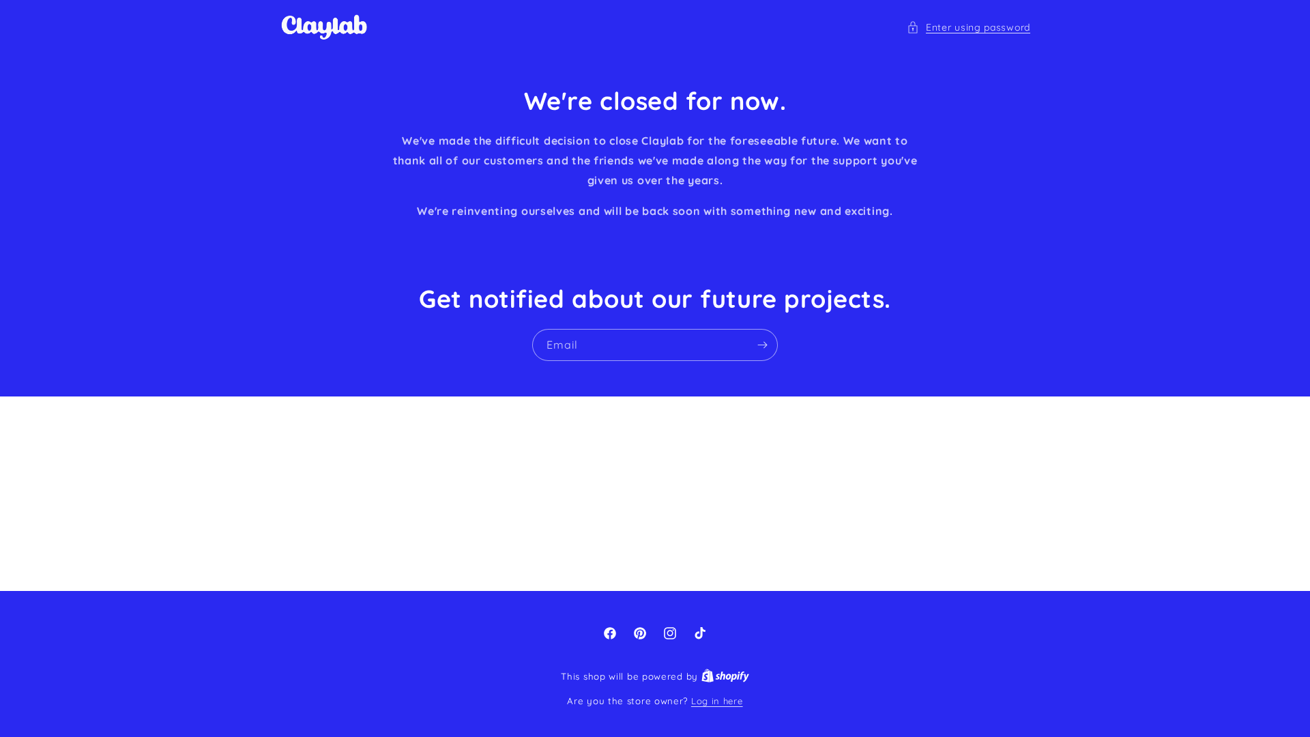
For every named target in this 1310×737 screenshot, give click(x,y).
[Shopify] (725, 676)
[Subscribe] (762, 345)
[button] (968, 27)
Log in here (717, 700)
